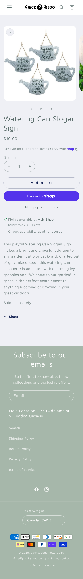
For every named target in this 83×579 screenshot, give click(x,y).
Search (14, 428)
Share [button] (13, 317)
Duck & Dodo (39, 552)
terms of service (22, 470)
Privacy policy (60, 558)
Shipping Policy (21, 438)
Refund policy (37, 558)
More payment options (41, 207)
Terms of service (44, 565)
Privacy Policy (20, 459)
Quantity (10, 157)
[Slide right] (51, 109)
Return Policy (20, 449)
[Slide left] (31, 109)
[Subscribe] (69, 395)
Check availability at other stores (35, 231)
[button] (9, 7)
